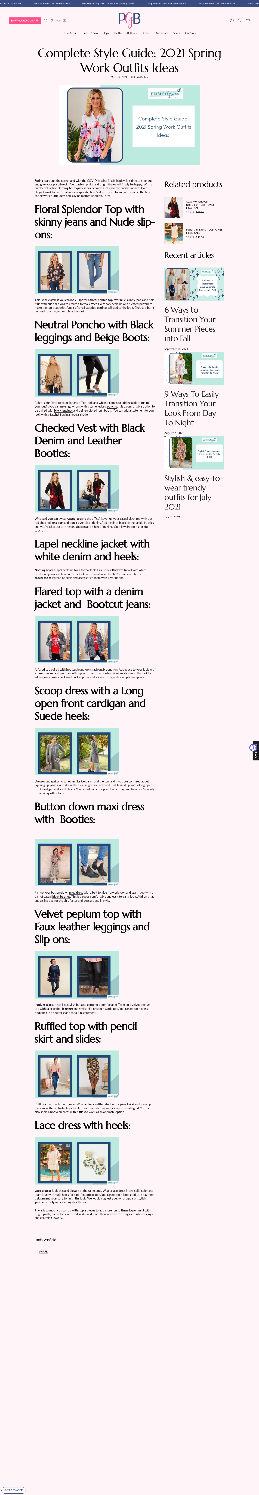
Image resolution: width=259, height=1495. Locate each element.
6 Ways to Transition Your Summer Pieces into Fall (189, 324)
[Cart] (248, 20)
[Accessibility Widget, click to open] (253, 747)
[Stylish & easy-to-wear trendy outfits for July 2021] (194, 453)
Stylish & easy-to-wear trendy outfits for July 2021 (193, 492)
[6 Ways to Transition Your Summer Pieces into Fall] (194, 284)
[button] (106, 33)
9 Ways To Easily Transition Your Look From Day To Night (191, 408)
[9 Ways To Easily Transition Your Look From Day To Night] (194, 368)
